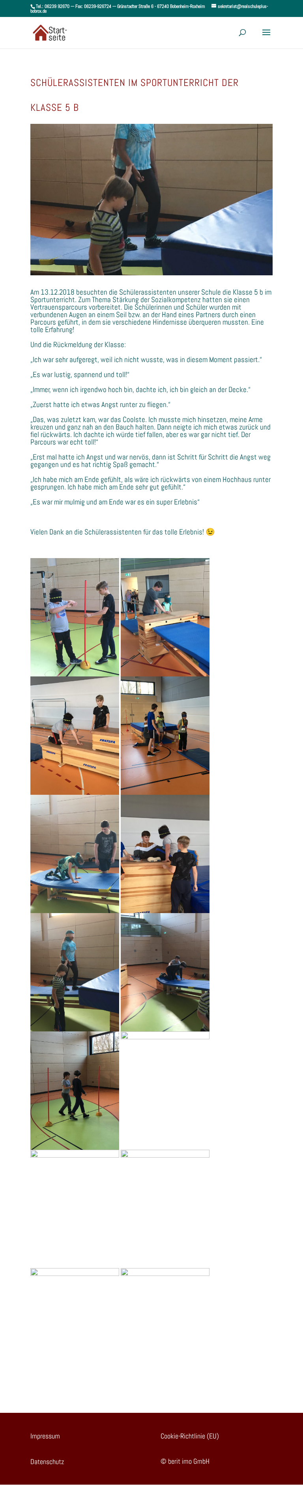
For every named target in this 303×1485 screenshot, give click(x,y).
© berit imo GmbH (185, 1461)
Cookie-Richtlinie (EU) (190, 1435)
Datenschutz (47, 1461)
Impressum (45, 1435)
